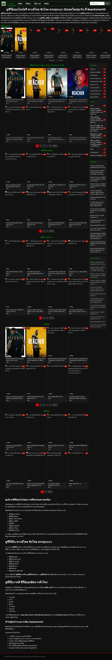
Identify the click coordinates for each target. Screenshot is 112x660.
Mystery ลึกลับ (97, 97)
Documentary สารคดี (97, 81)
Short (97, 149)
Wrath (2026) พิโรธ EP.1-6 (97, 225)
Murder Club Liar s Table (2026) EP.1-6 (97, 216)
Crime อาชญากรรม (97, 78)
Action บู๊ (97, 69)
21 (50, 146)
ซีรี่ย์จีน (20, 4)
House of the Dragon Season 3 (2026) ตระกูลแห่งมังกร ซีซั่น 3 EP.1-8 (97, 192)
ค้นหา (107, 3)
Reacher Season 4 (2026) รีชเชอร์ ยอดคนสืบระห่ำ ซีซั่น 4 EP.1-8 (98, 185)
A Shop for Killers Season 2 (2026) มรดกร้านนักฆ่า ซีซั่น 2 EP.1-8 (98, 243)
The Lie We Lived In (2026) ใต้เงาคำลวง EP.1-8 (97, 229)
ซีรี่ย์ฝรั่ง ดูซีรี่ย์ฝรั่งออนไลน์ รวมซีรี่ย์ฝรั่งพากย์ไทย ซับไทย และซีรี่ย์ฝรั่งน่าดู (97, 111)
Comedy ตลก (97, 75)
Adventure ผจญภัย (97, 72)
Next (61, 60)
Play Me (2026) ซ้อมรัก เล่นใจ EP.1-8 (97, 198)
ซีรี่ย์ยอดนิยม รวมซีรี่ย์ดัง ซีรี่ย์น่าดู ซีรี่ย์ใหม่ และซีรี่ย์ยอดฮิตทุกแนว (97, 135)
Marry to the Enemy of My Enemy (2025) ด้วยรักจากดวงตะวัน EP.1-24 (97, 250)
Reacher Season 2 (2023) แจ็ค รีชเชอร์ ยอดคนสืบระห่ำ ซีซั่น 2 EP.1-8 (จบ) (97, 172)
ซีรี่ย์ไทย (28, 4)
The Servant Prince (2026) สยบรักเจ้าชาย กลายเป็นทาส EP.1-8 (98, 210)
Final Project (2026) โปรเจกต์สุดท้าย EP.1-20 (97, 221)
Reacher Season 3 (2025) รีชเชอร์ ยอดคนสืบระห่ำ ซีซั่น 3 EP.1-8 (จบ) (98, 179)
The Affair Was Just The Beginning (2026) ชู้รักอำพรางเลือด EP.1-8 (97, 204)
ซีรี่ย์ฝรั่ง (46, 4)
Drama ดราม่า (97, 84)
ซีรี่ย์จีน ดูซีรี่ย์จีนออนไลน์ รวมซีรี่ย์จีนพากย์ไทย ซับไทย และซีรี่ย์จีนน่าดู (97, 119)
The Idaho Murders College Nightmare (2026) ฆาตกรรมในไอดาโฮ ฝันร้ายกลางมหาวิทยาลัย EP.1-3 (98, 236)
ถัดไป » (55, 146)
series (97, 105)
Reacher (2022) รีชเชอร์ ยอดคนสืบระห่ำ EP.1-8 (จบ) (97, 166)
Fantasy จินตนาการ (97, 91)
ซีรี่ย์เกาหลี (37, 4)
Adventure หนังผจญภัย (97, 155)
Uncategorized (97, 152)
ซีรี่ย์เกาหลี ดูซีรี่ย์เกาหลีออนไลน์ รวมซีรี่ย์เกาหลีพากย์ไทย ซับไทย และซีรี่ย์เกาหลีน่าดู (97, 128)
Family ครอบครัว (97, 87)
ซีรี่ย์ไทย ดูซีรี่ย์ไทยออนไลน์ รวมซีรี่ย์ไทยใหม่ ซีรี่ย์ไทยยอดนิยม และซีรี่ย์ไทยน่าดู (97, 143)
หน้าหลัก (11, 4)
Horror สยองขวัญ (97, 94)
